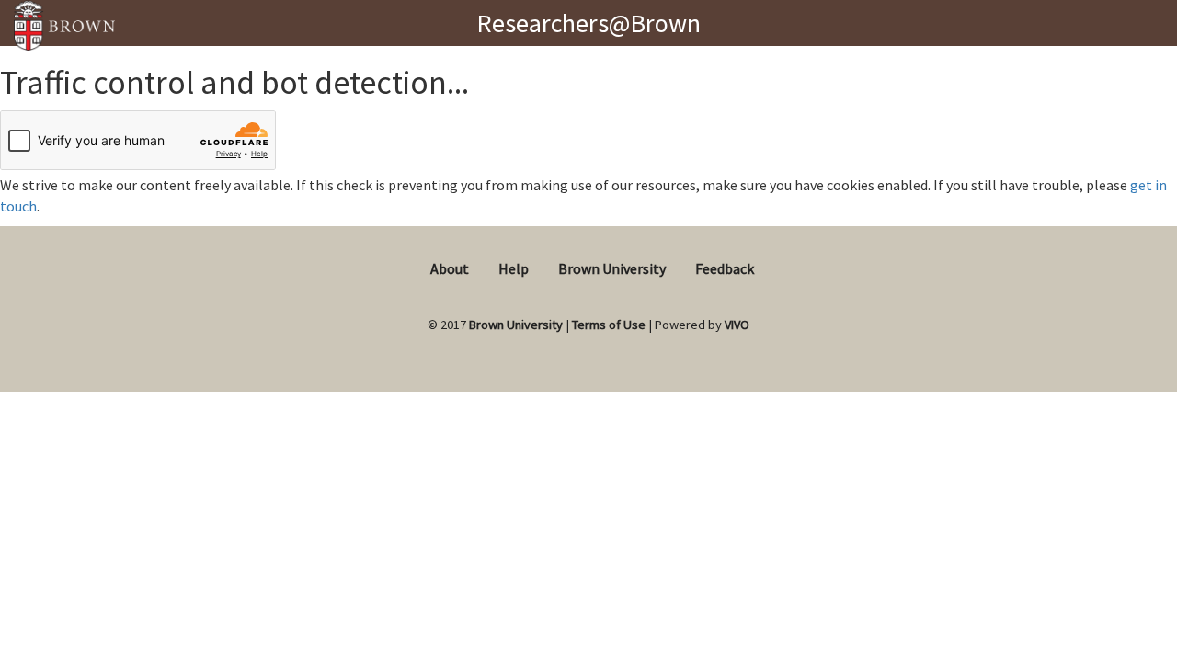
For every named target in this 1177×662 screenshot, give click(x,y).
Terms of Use (609, 324)
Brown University (612, 268)
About (449, 268)
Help (513, 268)
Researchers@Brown (588, 23)
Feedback (724, 268)
